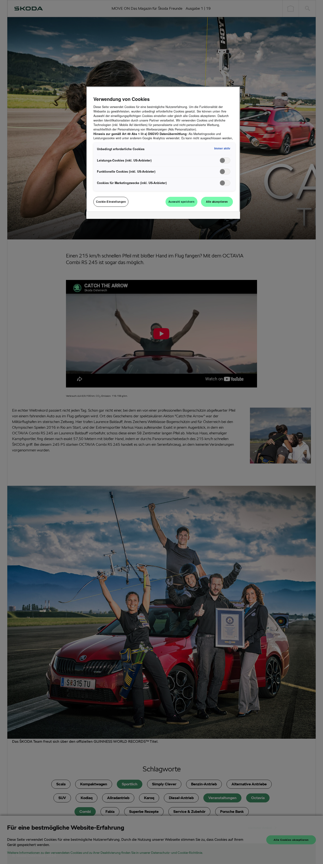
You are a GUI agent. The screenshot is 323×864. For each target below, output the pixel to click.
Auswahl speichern (181, 201)
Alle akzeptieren (217, 201)
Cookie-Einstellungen (111, 201)
